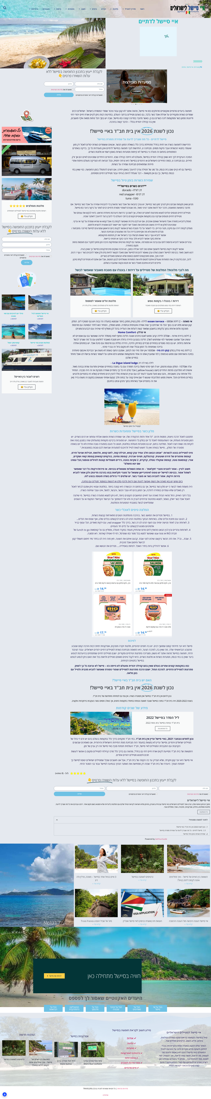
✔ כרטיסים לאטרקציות (132, 1053)
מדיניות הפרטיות (57, 89)
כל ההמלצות (204, 812)
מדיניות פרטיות (122, 1088)
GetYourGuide (161, 839)
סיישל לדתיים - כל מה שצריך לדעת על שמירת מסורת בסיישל (181, 830)
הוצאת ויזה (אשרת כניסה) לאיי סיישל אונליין (142, 921)
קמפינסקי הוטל (13, 342)
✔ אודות (131, 1038)
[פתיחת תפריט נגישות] (4, 1094)
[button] (5, 8)
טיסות (58, 9)
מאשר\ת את (61, 89)
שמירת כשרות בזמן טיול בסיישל (194, 834)
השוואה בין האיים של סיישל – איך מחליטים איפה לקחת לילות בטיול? (40, 1062)
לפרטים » (40, 319)
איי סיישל (190, 67)
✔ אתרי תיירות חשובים (131, 1063)
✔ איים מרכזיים (131, 1068)
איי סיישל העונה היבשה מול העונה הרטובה (188, 921)
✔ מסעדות (132, 1048)
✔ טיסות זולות (131, 1058)
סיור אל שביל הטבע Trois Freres (96, 921)
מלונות (115, 9)
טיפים (94, 9)
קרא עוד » (188, 883)
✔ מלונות (131, 1043)
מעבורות (46, 9)
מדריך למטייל (130, 9)
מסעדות (71, 9)
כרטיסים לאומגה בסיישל (142, 876)
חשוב (83, 9)
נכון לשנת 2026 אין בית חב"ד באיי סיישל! (190, 827)
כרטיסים (34, 9)
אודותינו (105, 1095)
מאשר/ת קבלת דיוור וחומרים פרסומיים (89, 95)
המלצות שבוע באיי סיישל (40, 342)
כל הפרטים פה (162, 728)
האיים (103, 9)
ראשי (142, 9)
